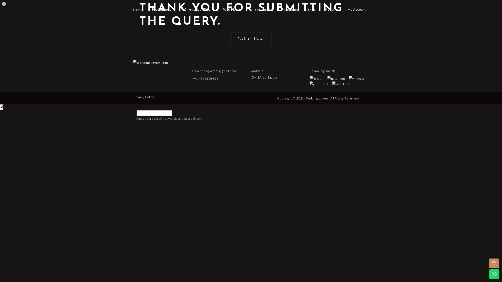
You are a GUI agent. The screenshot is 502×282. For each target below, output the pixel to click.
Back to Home (251, 39)
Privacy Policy (143, 97)
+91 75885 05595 (205, 78)
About (330, 9)
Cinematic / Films (197, 9)
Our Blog (262, 9)
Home (137, 9)
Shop (311, 9)
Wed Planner (232, 9)
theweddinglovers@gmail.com (214, 71)
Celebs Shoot (288, 9)
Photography (161, 9)
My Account (356, 9)
